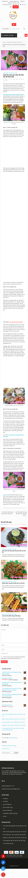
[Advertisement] (14, 152)
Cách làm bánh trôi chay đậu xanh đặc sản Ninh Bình (21, 513)
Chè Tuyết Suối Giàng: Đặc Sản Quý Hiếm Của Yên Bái (14, 551)
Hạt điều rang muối (12, 737)
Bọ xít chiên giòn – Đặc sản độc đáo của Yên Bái (13, 722)
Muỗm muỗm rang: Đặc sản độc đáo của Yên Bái (13, 583)
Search (16, 752)
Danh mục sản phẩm (8, 35)
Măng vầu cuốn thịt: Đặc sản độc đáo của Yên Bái (13, 725)
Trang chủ (5, 798)
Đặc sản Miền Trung (7, 807)
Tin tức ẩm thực (5, 748)
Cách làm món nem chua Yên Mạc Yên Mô (13, 94)
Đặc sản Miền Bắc (7, 804)
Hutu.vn (5, 494)
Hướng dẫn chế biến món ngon (10, 73)
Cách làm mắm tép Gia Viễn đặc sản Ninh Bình (7, 512)
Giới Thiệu (5, 801)
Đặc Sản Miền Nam (7, 810)
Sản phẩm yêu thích (7, 4)
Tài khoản (15, 6)
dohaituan (16, 79)
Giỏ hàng (15, 4)
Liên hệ (4, 816)
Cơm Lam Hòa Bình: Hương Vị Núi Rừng (11, 616)
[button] (26, 35)
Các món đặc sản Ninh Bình (16, 322)
